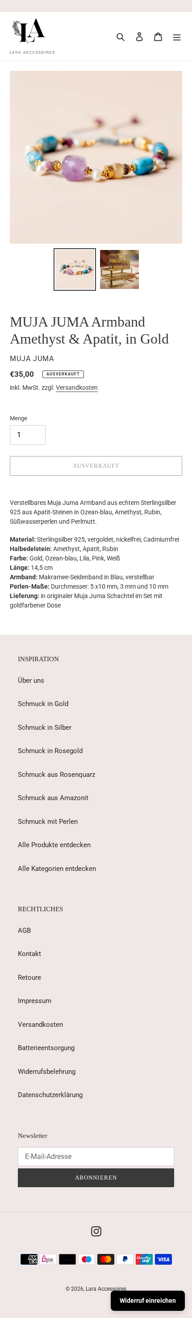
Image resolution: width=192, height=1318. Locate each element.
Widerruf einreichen (148, 1300)
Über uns (31, 680)
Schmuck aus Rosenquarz (56, 775)
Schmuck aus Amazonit (53, 798)
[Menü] (176, 36)
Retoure (29, 977)
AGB (24, 930)
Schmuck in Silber (44, 728)
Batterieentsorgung (46, 1048)
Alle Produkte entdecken (54, 845)
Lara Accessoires (106, 1289)
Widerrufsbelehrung (46, 1072)
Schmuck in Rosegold (50, 751)
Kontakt (29, 954)
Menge (18, 418)
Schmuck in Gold (43, 704)
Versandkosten (77, 387)
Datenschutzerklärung (50, 1095)
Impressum (34, 1001)
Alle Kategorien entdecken (57, 869)
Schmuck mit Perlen (48, 822)
